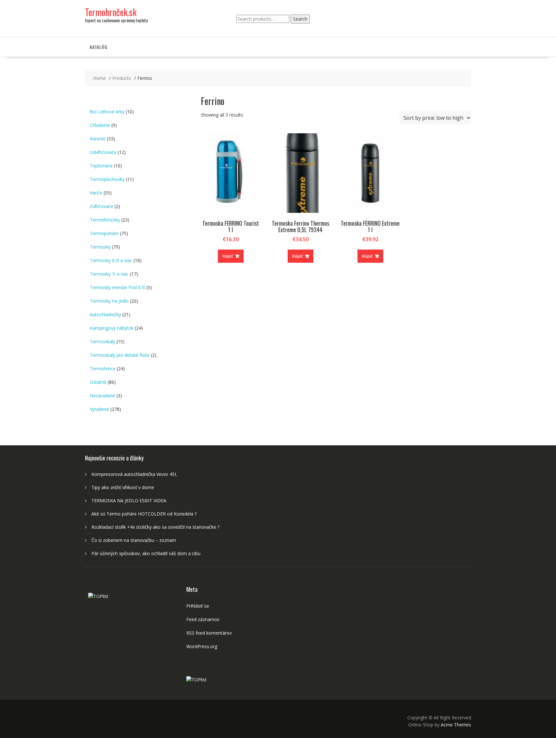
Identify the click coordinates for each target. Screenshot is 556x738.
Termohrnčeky (105, 220)
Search (300, 19)
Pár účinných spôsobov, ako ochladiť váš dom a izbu (145, 553)
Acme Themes (456, 725)
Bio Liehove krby (107, 112)
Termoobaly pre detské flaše (120, 355)
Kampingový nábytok (112, 328)
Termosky (100, 247)
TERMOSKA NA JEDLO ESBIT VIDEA (128, 500)
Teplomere (101, 166)
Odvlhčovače (103, 152)
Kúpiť (227, 256)
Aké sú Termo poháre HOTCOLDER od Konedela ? (144, 514)
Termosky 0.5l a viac (111, 260)
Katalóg (98, 46)
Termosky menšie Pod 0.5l (117, 287)
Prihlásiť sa (197, 606)
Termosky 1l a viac (109, 274)
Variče (96, 193)
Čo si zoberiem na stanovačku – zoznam (133, 540)
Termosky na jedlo (109, 301)
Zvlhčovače (101, 206)
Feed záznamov (202, 619)
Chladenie (100, 125)
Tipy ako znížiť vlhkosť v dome (122, 487)
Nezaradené (102, 396)
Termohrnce (103, 368)
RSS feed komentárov (209, 633)
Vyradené (99, 409)
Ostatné (98, 382)
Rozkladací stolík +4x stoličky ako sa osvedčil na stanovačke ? (155, 527)
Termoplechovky (107, 179)
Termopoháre (104, 233)
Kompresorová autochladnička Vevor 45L (134, 474)
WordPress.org (201, 646)
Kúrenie (98, 139)
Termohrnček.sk (110, 12)
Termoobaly (102, 341)
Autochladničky (105, 314)
